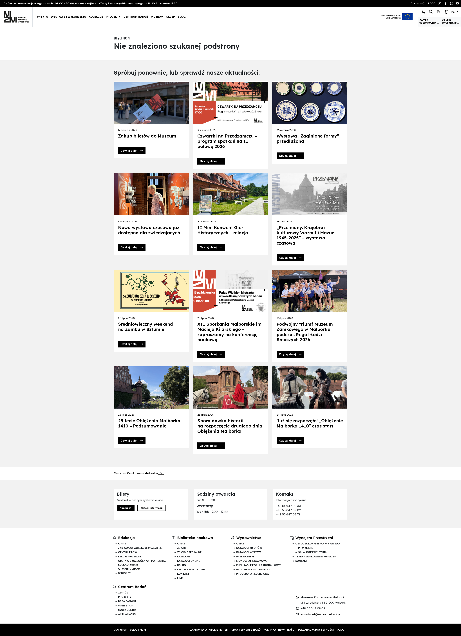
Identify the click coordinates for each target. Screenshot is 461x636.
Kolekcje (96, 17)
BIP (227, 629)
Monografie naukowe (251, 560)
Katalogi (183, 556)
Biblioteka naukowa (195, 537)
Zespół (123, 592)
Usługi (182, 565)
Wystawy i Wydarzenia (68, 17)
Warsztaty (126, 605)
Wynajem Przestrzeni (314, 537)
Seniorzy (124, 573)
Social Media (127, 609)
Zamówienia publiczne (206, 629)
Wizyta (42, 17)
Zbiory (181, 547)
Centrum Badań (136, 17)
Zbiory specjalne (189, 552)
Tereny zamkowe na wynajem (315, 556)
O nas (122, 543)
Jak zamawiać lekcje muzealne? (140, 547)
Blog (182, 17)
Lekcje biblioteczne (191, 569)
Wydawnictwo (248, 537)
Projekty (113, 17)
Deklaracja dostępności (316, 629)
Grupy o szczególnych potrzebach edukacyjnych (143, 562)
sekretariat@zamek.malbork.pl (320, 614)
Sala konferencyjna (312, 552)
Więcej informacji (151, 507)
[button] (132, 150)
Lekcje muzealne (130, 556)
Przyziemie (305, 547)
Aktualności (127, 614)
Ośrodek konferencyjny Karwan (318, 543)
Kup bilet (125, 507)
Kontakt (183, 573)
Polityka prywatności (279, 629)
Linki (180, 578)
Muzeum (157, 17)
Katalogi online (188, 560)
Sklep (170, 17)
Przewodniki (245, 556)
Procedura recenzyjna (252, 573)
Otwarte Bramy (129, 568)
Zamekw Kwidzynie (428, 21)
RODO (340, 629)
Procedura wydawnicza (253, 569)
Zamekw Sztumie (449, 21)
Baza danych (127, 601)
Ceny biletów (127, 552)
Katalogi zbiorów (249, 547)
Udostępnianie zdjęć (246, 629)
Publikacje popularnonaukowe (258, 565)
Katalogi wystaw (248, 552)
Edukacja (126, 537)
